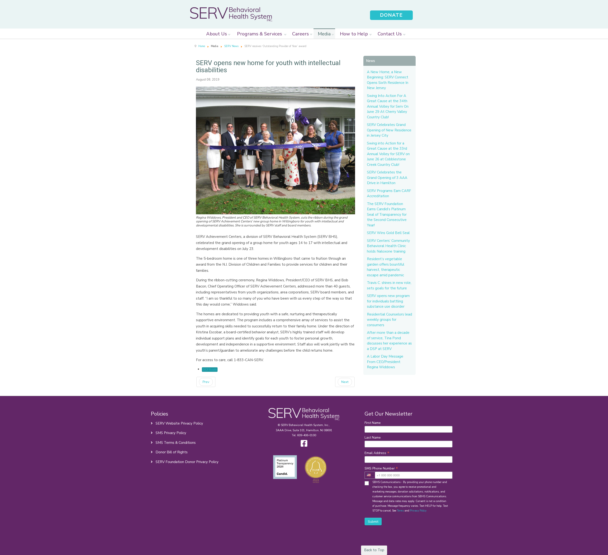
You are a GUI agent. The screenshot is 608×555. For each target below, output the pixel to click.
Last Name (373, 437)
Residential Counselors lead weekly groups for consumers (389, 319)
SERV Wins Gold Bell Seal (388, 232)
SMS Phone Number (381, 468)
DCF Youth (210, 369)
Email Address (377, 452)
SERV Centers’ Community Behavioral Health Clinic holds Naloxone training (388, 246)
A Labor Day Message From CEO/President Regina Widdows (385, 361)
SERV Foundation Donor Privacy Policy (186, 461)
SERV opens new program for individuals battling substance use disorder (388, 301)
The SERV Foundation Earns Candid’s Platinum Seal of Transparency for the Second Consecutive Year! (387, 214)
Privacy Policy (418, 510)
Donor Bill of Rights (171, 452)
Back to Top (374, 550)
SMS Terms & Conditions (175, 442)
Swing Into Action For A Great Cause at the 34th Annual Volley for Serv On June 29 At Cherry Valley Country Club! (387, 106)
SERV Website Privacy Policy (179, 423)
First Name (373, 423)
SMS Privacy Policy (170, 433)
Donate (391, 15)
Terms (400, 510)
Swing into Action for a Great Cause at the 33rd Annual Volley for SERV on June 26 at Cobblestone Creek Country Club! (388, 154)
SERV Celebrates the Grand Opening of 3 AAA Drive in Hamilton (387, 177)
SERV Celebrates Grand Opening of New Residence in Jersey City (389, 130)
